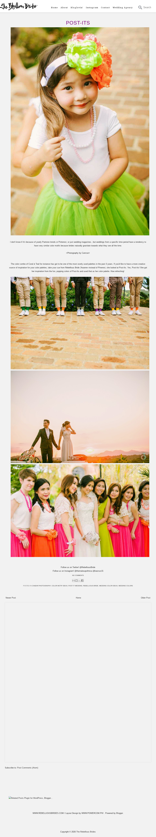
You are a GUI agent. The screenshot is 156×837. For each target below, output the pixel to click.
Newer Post (11, 598)
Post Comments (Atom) (27, 768)
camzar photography (41, 586)
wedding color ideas (108, 586)
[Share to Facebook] (82, 580)
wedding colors (126, 586)
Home (54, 7)
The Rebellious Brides (86, 832)
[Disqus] (78, 642)
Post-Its (78, 23)
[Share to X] (79, 580)
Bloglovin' (77, 7)
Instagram (92, 7)
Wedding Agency (123, 7)
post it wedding (75, 586)
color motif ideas (59, 586)
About (64, 7)
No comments (78, 575)
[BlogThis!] (76, 580)
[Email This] (73, 580)
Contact (105, 7)
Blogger (119, 813)
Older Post (145, 598)
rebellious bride (90, 586)
